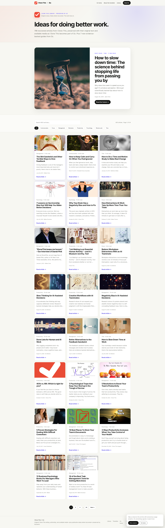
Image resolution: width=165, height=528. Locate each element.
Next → (92, 507)
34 (86, 507)
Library (119, 3)
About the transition (109, 3)
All (36, 128)
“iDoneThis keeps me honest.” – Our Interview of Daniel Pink (49, 250)
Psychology (89, 128)
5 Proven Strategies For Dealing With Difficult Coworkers (46, 432)
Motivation (71, 128)
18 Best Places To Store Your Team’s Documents (81, 431)
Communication (44, 128)
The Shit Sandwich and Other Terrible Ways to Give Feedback (49, 159)
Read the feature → (102, 102)
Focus (53, 128)
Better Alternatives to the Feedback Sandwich (80, 340)
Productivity (80, 128)
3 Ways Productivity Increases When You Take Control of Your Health (115, 432)
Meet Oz (126, 3)
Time (107, 128)
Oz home (99, 3)
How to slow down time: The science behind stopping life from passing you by (110, 69)
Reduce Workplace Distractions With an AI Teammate (112, 251)
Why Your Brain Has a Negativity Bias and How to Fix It (82, 205)
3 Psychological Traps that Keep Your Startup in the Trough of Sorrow (81, 386)
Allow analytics (133, 523)
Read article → (41, 177)
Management (61, 128)
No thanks (143, 523)
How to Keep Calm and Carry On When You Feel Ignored (81, 158)
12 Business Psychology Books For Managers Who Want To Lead (47, 478)
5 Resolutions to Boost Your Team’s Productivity (114, 385)
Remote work (99, 128)
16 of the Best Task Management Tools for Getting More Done (79, 478)
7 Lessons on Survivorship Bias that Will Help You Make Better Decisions (49, 205)
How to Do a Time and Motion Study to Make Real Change (115, 158)
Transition (115, 521)
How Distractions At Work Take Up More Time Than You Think (114, 205)
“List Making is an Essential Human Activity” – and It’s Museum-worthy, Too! (81, 251)
